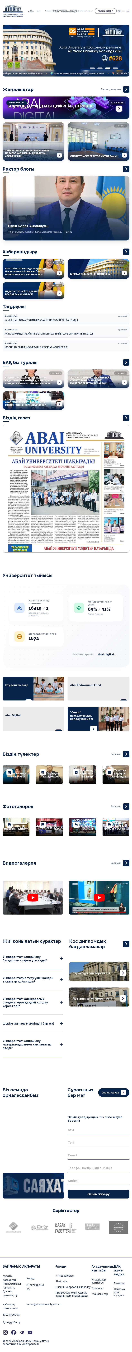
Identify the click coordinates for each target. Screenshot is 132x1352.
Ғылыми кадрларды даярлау (73, 1287)
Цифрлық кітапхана (72, 11)
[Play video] (32, 897)
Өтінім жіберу (98, 1194)
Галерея (119, 1283)
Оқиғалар (98, 1288)
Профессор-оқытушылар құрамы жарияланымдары (72, 1294)
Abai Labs (61, 1281)
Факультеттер (81, 11)
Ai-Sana (89, 11)
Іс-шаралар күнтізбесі (99, 1281)
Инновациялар (65, 1275)
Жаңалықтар (100, 1293)
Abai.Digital (104, 11)
